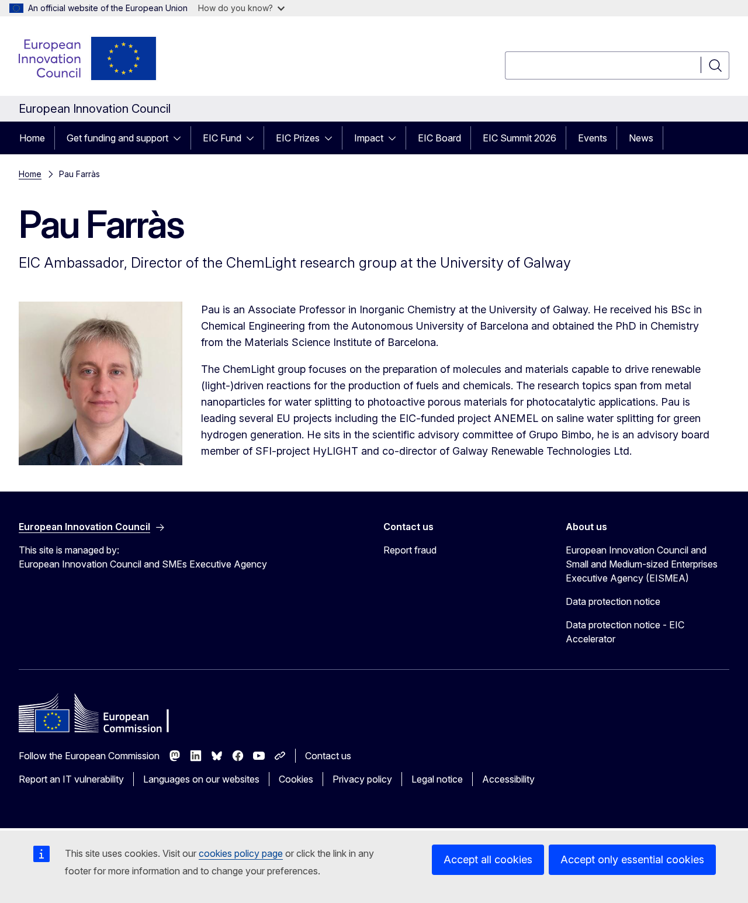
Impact (368, 138)
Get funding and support (117, 138)
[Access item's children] (181, 138)
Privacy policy (362, 779)
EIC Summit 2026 (519, 138)
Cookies (296, 779)
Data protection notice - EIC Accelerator (625, 632)
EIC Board (439, 138)
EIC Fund (222, 138)
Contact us (328, 756)
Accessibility (508, 779)
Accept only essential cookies (632, 859)
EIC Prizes (298, 138)
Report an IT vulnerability (71, 779)
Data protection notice (613, 601)
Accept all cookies (488, 859)
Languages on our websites (201, 779)
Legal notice (437, 779)
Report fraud (410, 550)
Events (592, 138)
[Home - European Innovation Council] (88, 58)
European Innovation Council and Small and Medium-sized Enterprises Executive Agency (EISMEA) (642, 564)
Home (32, 138)
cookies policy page (241, 853)
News (641, 138)
